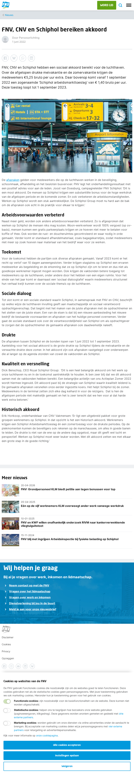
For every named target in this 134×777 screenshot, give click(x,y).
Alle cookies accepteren (67, 744)
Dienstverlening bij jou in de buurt (32, 603)
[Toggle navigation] (129, 5)
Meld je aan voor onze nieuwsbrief (32, 609)
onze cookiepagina (47, 735)
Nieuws (9, 14)
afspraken (12, 180)
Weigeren (67, 766)
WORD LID (106, 5)
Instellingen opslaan (67, 755)
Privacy (6, 651)
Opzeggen (8, 658)
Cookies (6, 644)
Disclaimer (7, 637)
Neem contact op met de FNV (29, 585)
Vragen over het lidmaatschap (29, 591)
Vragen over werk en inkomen (30, 597)
